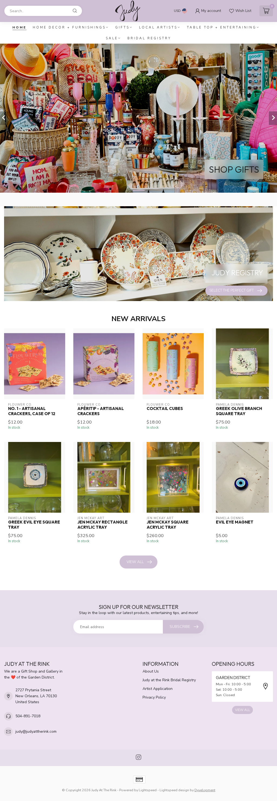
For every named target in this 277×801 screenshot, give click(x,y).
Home (19, 27)
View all (135, 561)
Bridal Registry (149, 38)
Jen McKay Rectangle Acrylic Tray (102, 524)
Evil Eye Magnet (234, 522)
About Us (151, 671)
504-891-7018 (27, 716)
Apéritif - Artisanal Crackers (100, 411)
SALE (112, 38)
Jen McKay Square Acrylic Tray (168, 524)
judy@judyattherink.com (36, 731)
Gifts (122, 27)
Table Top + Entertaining (221, 27)
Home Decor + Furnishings (69, 27)
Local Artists (158, 27)
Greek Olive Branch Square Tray (239, 411)
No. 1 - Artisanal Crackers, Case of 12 (31, 411)
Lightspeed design (174, 790)
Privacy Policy (154, 697)
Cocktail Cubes (165, 408)
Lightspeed (148, 790)
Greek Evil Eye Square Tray (34, 524)
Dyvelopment (204, 790)
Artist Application (158, 688)
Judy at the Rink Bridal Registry (169, 680)
